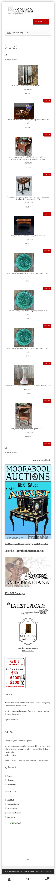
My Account (9, 879)
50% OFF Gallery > (15, 593)
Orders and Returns (14, 813)
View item (47, 100)
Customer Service (13, 804)
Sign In (9, 776)
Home (9, 33)
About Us (10, 800)
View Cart (10, 780)
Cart (43, 877)
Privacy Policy (12, 808)
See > (27, 543)
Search (28, 879)
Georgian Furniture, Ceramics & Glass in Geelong (28, 649)
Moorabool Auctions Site (28, 550)
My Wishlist (11, 785)
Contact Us (11, 817)
